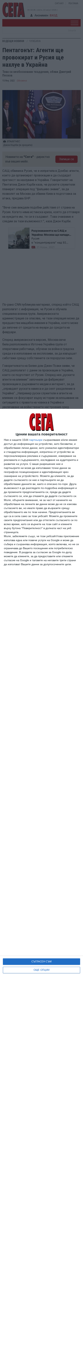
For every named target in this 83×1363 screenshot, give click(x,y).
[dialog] (41, 886)
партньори (35, 439)
